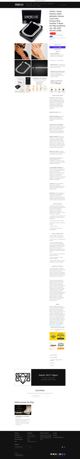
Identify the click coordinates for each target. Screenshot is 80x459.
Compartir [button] (52, 365)
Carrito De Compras (18, 437)
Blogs (15, 441)
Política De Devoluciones (31, 436)
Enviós (28, 438)
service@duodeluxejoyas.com (58, 437)
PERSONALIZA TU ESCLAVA (22, 416)
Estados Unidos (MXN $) (19, 455)
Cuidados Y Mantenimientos (31, 441)
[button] (39, 6)
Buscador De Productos (19, 439)
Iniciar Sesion (17, 435)
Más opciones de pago (57, 49)
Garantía (28, 440)
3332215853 (55, 435)
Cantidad (50, 39)
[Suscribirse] (47, 396)
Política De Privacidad (30, 435)
